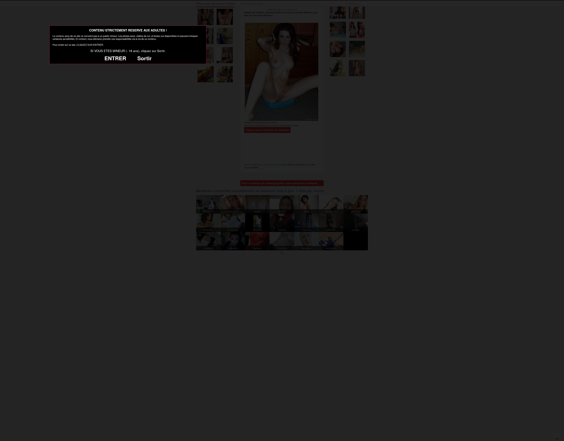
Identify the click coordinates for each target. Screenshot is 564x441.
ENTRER (115, 58)
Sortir (144, 58)
